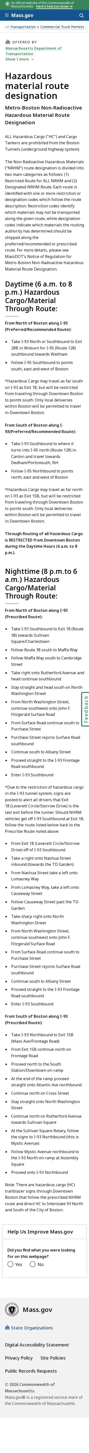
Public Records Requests (31, 1371)
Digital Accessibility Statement (37, 1345)
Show (17, 58)
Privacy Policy (19, 1358)
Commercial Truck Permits (62, 27)
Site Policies (53, 1358)
